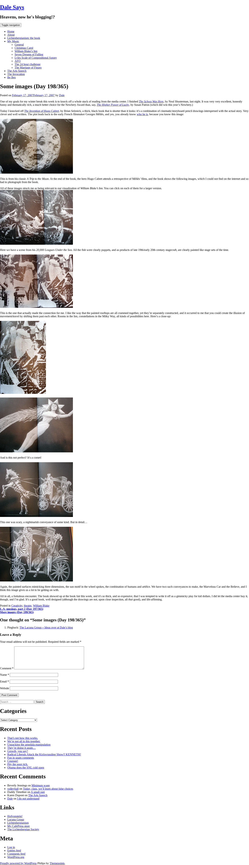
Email (4, 681)
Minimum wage (41, 785)
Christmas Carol (24, 47)
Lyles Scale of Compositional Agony (36, 57)
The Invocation (16, 74)
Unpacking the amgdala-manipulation (28, 744)
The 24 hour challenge (27, 64)
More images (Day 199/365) (17, 612)
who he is (142, 114)
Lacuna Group (15, 819)
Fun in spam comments (20, 757)
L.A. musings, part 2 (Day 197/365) (21, 608)
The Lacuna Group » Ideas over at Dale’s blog (46, 627)
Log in (11, 847)
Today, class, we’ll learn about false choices (48, 788)
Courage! (12, 761)
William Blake (41, 605)
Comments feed (16, 853)
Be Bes (11, 77)
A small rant (38, 792)
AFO (18, 61)
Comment (6, 668)
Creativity (16, 605)
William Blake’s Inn (26, 51)
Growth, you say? (17, 751)
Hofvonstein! (14, 816)
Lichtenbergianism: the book (23, 38)
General (19, 44)
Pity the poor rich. (17, 764)
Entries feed (14, 850)
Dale (62, 95)
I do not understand (28, 798)
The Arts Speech (16, 70)
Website (4, 688)
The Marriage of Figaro (28, 67)
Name (4, 674)
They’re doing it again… (21, 747)
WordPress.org (15, 857)
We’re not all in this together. (23, 741)
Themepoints (57, 863)
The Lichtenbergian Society (23, 829)
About (11, 34)
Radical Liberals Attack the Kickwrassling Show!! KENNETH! (44, 754)
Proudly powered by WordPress (18, 863)
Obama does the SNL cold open (25, 767)
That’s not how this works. (22, 738)
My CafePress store (18, 826)
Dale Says (12, 7)
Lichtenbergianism (18, 822)
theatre (28, 605)
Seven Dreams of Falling (29, 54)
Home (10, 31)
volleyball (13, 788)
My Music (13, 41)
